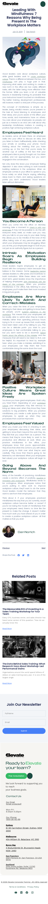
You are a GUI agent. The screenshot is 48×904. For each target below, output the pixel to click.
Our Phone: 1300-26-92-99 (13, 818)
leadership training (38, 271)
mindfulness (7, 82)
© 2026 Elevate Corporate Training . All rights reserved (24, 882)
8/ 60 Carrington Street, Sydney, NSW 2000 (24, 828)
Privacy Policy (33, 887)
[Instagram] (32, 892)
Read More (7, 628)
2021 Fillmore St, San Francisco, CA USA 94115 (24, 858)
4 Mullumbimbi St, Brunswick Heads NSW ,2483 (23, 848)
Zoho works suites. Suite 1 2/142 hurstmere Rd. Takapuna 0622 (20, 866)
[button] (42, 4)
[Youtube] (15, 892)
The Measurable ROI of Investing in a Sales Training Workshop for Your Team (23, 611)
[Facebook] (26, 892)
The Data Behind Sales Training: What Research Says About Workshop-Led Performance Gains (23, 666)
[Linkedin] (21, 892)
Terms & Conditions (17, 887)
